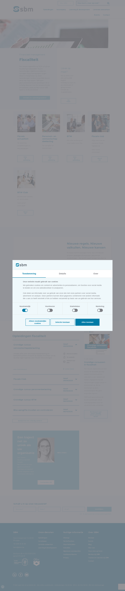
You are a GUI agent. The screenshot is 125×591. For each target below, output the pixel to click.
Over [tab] (95, 273)
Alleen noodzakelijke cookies (37, 322)
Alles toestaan (87, 322)
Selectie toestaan (62, 322)
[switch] (50, 310)
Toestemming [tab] (29, 273)
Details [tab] (62, 273)
